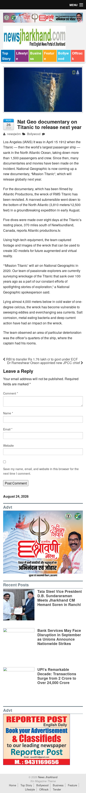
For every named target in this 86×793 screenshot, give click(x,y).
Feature (49, 56)
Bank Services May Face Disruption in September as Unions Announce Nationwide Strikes (59, 637)
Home (12, 785)
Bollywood (63, 56)
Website (8, 445)
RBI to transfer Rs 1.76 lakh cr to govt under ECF (41, 359)
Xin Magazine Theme (43, 781)
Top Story (6, 56)
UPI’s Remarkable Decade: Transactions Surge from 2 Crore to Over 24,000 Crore (56, 676)
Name (8, 413)
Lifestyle (22, 56)
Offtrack (77, 56)
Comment (10, 393)
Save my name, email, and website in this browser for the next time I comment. (41, 471)
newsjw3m (13, 134)
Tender (57, 789)
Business (35, 56)
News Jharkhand (47, 777)
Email (7, 429)
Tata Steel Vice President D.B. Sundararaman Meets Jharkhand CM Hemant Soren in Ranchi (59, 598)
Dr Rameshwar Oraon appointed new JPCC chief (44, 362)
